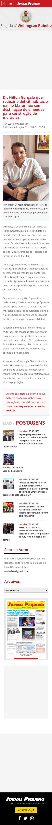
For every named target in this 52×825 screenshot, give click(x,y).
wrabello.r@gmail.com (16, 571)
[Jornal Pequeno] (28, 3)
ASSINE (26, 810)
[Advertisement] (26, 61)
